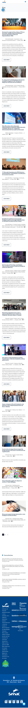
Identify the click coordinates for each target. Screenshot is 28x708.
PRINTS (11, 319)
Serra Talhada (19, 409)
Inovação (9, 86)
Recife (3, 227)
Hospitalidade (16, 486)
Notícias (14, 40)
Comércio (15, 224)
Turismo (3, 273)
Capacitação (16, 39)
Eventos (19, 224)
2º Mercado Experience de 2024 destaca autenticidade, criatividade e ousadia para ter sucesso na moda (13, 173)
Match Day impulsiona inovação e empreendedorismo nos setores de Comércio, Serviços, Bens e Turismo (11, 314)
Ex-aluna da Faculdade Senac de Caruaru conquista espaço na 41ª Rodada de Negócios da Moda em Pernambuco (13, 81)
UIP (24, 519)
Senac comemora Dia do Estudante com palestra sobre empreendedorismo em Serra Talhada (13, 405)
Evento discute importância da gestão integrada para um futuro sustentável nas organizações (13, 450)
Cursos (20, 39)
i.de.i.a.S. (12, 225)
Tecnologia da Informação (10, 227)
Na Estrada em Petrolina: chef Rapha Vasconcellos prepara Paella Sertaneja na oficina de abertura (13, 266)
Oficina (19, 271)
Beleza (21, 518)
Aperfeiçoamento (16, 485)
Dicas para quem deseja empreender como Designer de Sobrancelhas (13, 514)
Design (18, 85)
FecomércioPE (9, 40)
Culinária (15, 270)
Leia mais (7, 59)
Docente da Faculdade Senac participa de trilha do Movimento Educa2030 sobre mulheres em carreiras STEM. (13, 566)
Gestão (17, 454)
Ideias (22, 318)
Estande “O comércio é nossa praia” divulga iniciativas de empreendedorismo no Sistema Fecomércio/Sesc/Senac (13, 220)
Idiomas (21, 486)
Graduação (4, 86)
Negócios (7, 179)
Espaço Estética (14, 519)
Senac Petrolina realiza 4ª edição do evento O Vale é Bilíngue (12, 481)
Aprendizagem (5, 486)
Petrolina (23, 271)
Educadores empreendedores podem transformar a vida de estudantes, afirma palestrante (13, 359)
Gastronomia (7, 225)
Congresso (16, 133)
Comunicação (21, 177)
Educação (4, 40)
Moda (12, 86)
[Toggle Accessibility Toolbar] (3, 10)
